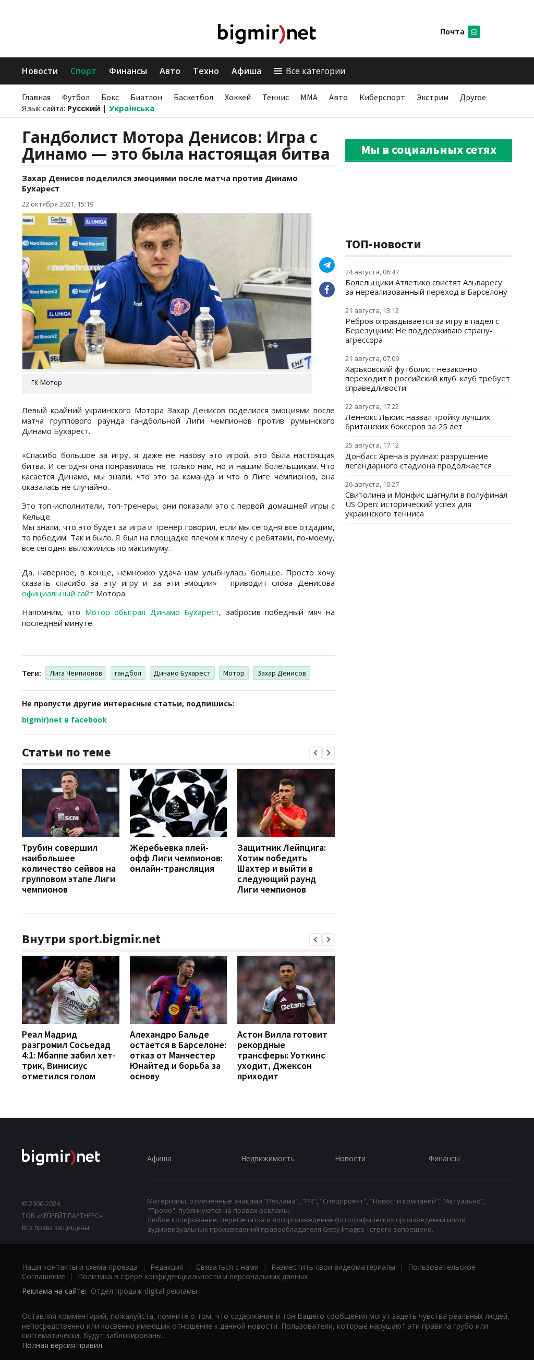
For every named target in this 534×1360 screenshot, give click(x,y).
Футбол (76, 97)
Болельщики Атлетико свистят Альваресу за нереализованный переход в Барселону (426, 287)
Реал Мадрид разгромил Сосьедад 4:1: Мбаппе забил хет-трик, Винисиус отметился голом (69, 1055)
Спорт (83, 71)
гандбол (128, 673)
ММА (309, 97)
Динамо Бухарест (182, 673)
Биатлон (146, 97)
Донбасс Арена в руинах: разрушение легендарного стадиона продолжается (418, 461)
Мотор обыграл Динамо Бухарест (152, 612)
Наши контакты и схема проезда (80, 1267)
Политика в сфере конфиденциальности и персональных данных (193, 1276)
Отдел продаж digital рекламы (144, 1291)
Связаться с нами (227, 1267)
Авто (170, 71)
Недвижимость (268, 1158)
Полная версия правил (62, 1345)
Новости (40, 71)
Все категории (315, 71)
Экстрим (432, 97)
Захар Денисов (281, 673)
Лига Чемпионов (76, 673)
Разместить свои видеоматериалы (333, 1267)
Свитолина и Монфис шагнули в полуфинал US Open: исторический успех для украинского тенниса (426, 504)
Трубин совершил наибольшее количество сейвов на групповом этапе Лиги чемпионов (69, 868)
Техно (206, 71)
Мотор (234, 673)
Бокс (110, 97)
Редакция (167, 1267)
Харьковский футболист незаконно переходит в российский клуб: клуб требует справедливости (427, 378)
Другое (473, 97)
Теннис (275, 97)
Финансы (128, 71)
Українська (131, 108)
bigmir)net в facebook (64, 720)
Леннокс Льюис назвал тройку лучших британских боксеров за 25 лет (417, 421)
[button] (315, 753)
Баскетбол (193, 97)
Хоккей (238, 97)
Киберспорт (382, 97)
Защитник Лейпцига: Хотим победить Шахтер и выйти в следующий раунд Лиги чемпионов (281, 868)
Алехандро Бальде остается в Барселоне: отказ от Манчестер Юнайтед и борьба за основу (178, 1055)
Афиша (246, 71)
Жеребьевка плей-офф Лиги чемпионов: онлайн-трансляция (176, 857)
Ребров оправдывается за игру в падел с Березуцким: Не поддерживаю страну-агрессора (422, 330)
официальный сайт (58, 593)
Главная (36, 97)
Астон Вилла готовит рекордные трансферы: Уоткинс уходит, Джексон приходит (282, 1055)
